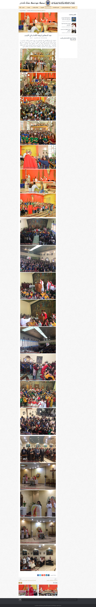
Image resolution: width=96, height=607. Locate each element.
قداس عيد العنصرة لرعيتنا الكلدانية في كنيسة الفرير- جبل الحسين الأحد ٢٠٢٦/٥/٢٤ (28, 593)
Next (21, 583)
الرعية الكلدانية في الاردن (66, 7)
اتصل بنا (23, 7)
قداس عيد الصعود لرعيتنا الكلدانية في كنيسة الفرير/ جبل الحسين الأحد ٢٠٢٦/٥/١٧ (48, 593)
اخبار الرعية (48, 7)
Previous (19, 583)
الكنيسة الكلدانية (56, 7)
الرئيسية (73, 7)
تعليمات (28, 7)
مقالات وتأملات (35, 7)
